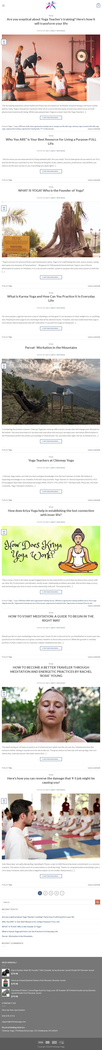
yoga (3, 129)
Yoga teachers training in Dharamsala (79, 603)
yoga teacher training (13, 129)
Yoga (51, 16)
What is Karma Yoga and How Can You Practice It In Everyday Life (30, 931)
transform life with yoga (91, 126)
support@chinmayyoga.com (14, 1021)
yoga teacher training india (30, 129)
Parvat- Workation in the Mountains (51, 347)
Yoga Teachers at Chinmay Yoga (51, 460)
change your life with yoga (63, 126)
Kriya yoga (92, 601)
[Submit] (97, 902)
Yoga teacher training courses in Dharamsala (29, 603)
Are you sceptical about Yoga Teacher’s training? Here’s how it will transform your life (38, 917)
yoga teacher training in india (56, 603)
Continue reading (51, 118)
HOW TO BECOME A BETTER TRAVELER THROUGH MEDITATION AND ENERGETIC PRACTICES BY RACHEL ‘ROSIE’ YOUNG (51, 671)
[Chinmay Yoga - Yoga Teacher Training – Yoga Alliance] (51, 5)
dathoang (61, 31)
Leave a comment (94, 129)
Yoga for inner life (8, 603)
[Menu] (3, 6)
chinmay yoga (77, 126)
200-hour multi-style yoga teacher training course (36, 126)
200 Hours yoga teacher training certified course (71, 601)
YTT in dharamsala (47, 129)
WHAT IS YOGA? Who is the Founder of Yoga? (51, 190)
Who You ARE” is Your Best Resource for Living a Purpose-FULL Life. (31, 921)
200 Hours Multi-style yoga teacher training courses (36, 601)
